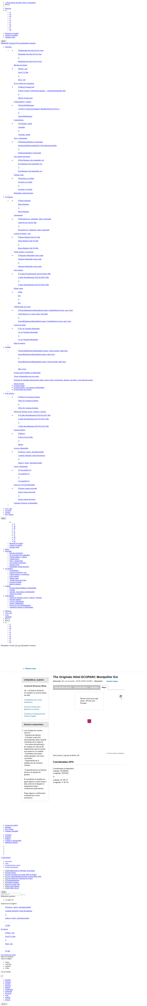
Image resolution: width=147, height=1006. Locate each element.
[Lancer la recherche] (22, 894)
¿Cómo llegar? (6, 857)
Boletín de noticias (11, 842)
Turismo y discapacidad (13, 840)
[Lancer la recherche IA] (24, 894)
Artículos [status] (8, 964)
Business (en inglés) (12, 33)
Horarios (8, 837)
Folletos (8, 839)
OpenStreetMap (112, 753)
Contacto (8, 835)
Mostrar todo (30, 668)
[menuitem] (77, 122)
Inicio (7, 549)
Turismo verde (10, 37)
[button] (75, 121)
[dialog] (73, 992)
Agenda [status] (8, 966)
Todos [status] (7, 962)
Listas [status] (7, 968)
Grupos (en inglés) (11, 35)
